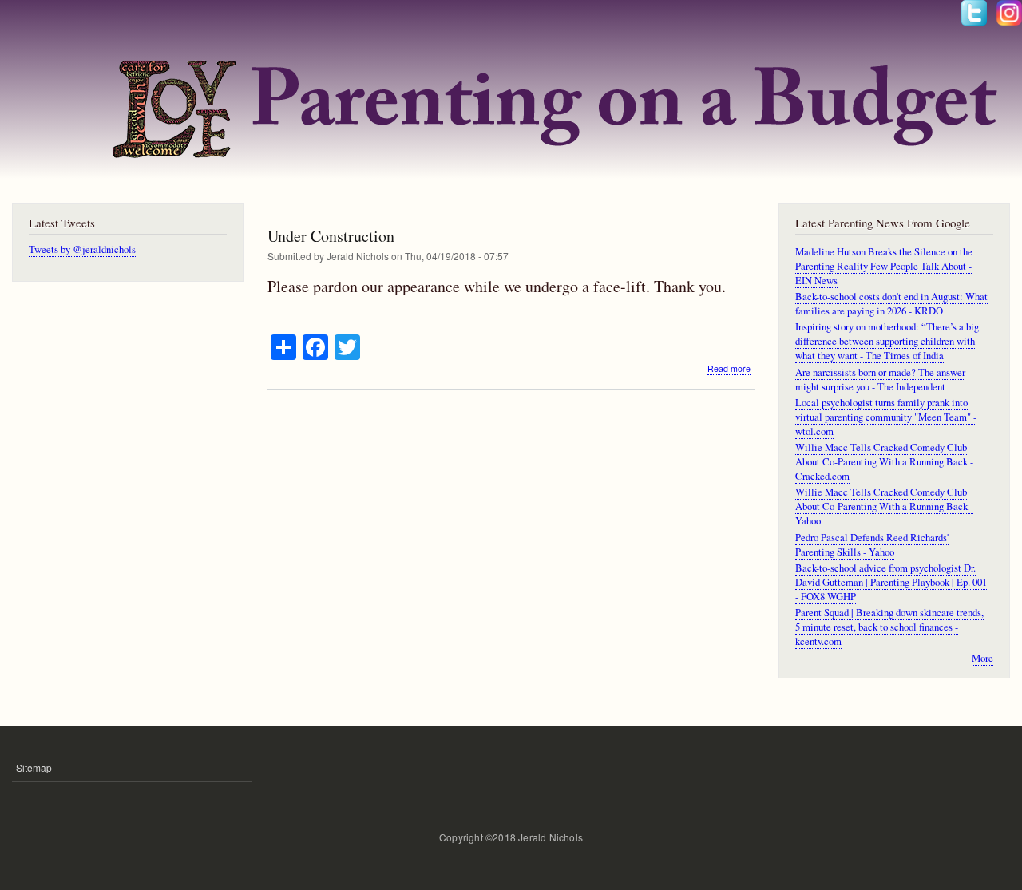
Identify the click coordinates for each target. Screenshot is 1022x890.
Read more (729, 368)
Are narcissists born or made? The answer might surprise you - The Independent (880, 380)
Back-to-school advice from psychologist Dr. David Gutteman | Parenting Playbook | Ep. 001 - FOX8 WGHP (891, 582)
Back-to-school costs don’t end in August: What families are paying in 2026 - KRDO (891, 304)
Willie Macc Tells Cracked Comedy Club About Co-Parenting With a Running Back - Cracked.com (884, 462)
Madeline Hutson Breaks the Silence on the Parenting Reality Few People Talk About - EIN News (883, 266)
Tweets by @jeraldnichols (82, 249)
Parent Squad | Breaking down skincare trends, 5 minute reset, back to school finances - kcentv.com (889, 627)
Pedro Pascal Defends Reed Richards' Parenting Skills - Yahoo (872, 545)
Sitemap (34, 767)
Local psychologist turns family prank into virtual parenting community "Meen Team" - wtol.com (885, 417)
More (982, 658)
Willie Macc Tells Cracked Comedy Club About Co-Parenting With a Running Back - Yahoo (884, 506)
